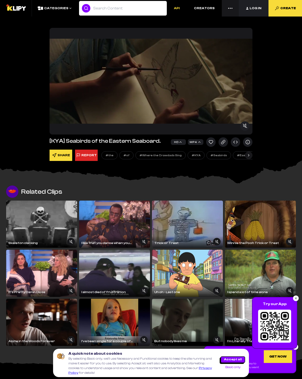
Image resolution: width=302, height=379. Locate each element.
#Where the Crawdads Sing (160, 155)
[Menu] (230, 8)
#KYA (196, 155)
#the (109, 155)
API (177, 8)
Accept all (233, 359)
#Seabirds (218, 155)
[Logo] (16, 8)
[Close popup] (296, 298)
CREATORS (204, 8)
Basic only (233, 367)
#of (126, 155)
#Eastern (244, 155)
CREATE (288, 8)
